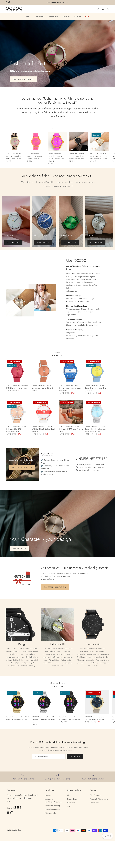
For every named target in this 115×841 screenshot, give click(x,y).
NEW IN (77, 16)
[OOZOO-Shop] (14, 9)
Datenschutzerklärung (52, 805)
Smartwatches (57, 683)
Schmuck (66, 16)
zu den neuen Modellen (23, 79)
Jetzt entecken (19, 549)
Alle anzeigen (57, 355)
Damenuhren (39, 16)
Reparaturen (94, 802)
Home (28, 16)
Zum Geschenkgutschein (55, 587)
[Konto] (98, 9)
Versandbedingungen (52, 809)
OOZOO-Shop (16, 830)
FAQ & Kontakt (95, 795)
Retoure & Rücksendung (99, 799)
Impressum (48, 795)
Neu (68, 795)
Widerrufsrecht (50, 813)
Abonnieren (75, 756)
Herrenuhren (53, 16)
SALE (87, 16)
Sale (68, 806)
